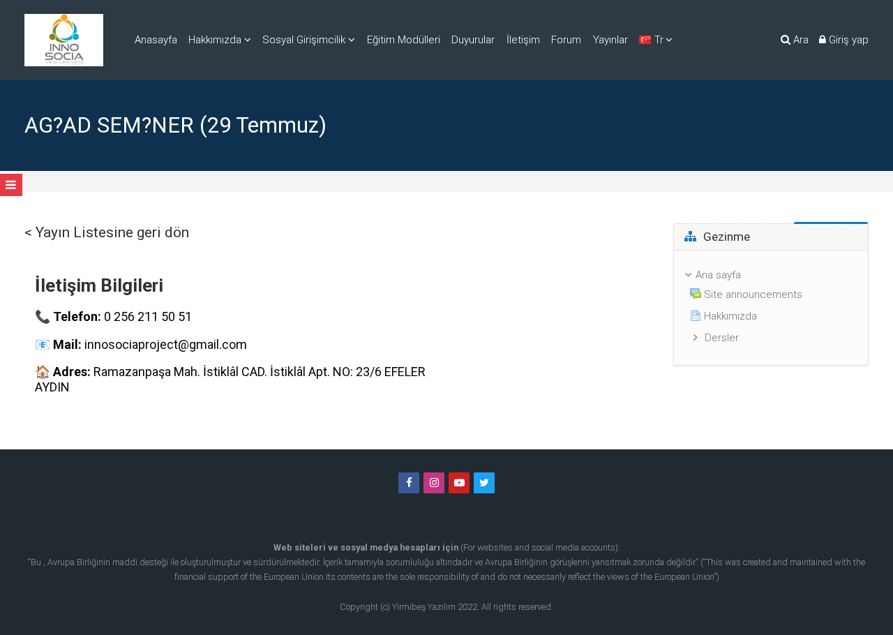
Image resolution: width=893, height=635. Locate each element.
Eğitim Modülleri (403, 39)
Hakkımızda (214, 39)
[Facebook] (408, 482)
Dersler (722, 337)
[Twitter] (484, 482)
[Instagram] (433, 482)
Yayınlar (610, 39)
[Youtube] (459, 482)
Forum (566, 39)
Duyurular (473, 39)
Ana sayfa (718, 275)
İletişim (523, 39)
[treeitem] (770, 307)
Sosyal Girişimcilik (303, 39)
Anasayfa (156, 39)
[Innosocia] (63, 40)
